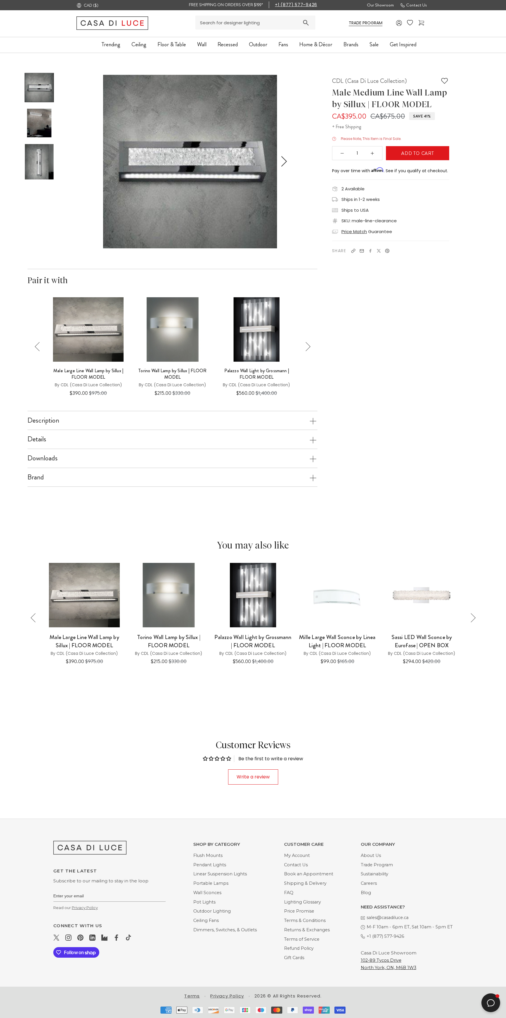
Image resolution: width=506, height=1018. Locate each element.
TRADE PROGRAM (365, 23)
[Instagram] (68, 937)
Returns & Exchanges (307, 929)
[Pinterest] (387, 251)
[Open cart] (421, 23)
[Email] (362, 251)
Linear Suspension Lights (220, 874)
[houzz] (104, 937)
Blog (366, 892)
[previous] (96, 161)
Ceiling (138, 44)
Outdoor (258, 44)
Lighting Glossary (302, 902)
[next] (283, 161)
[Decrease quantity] (342, 153)
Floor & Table (172, 44)
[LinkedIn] (92, 937)
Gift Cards (294, 957)
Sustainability (374, 874)
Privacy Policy (85, 907)
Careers (369, 883)
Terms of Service (301, 939)
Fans (283, 44)
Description (43, 420)
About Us (371, 855)
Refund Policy (299, 948)
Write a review (253, 776)
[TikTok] (128, 937)
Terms (192, 996)
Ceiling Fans (206, 920)
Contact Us (416, 5)
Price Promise (299, 911)
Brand (36, 477)
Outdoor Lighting (212, 911)
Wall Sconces (207, 892)
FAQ (288, 892)
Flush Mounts (208, 855)
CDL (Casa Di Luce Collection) (369, 80)
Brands (350, 44)
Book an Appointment (308, 874)
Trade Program (377, 864)
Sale (374, 44)
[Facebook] (370, 251)
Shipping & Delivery (305, 883)
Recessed (228, 44)
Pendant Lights (209, 864)
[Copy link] (353, 251)
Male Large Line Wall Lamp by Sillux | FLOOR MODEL (88, 374)
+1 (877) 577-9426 (296, 5)
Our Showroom (380, 5)
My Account (297, 855)
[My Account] (399, 22)
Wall (201, 44)
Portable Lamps (210, 883)
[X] (379, 251)
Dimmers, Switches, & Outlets (225, 929)
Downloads (43, 458)
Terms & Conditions (305, 920)
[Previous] (39, 346)
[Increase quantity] (372, 153)
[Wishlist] (410, 22)
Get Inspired (403, 44)
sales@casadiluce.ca (387, 917)
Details (37, 439)
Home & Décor (315, 44)
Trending (111, 44)
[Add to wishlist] (444, 81)
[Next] (305, 346)
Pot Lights (204, 902)
